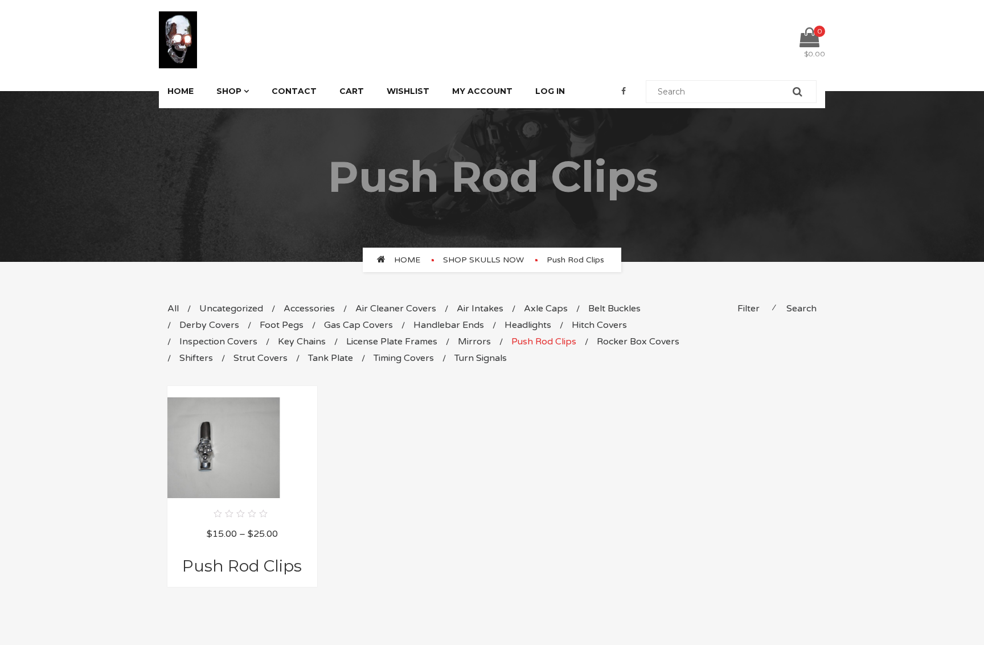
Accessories (309, 308)
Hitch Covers (599, 325)
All (173, 308)
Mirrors (474, 341)
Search (801, 308)
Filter (748, 308)
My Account (482, 91)
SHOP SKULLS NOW (483, 260)
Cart (351, 91)
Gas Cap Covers (358, 325)
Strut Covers (260, 358)
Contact (294, 91)
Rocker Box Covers (638, 341)
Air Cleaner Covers (395, 308)
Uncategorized (231, 308)
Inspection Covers (218, 341)
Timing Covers (404, 358)
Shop (228, 91)
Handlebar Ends (448, 325)
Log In (550, 91)
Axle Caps (546, 308)
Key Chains (302, 341)
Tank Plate (330, 358)
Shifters (196, 358)
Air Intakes (480, 308)
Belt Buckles (614, 308)
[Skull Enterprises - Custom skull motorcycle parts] (178, 39)
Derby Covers (209, 325)
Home (180, 91)
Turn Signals (480, 358)
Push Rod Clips (543, 341)
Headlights (528, 325)
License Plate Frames (391, 341)
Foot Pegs (282, 325)
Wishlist (408, 91)
